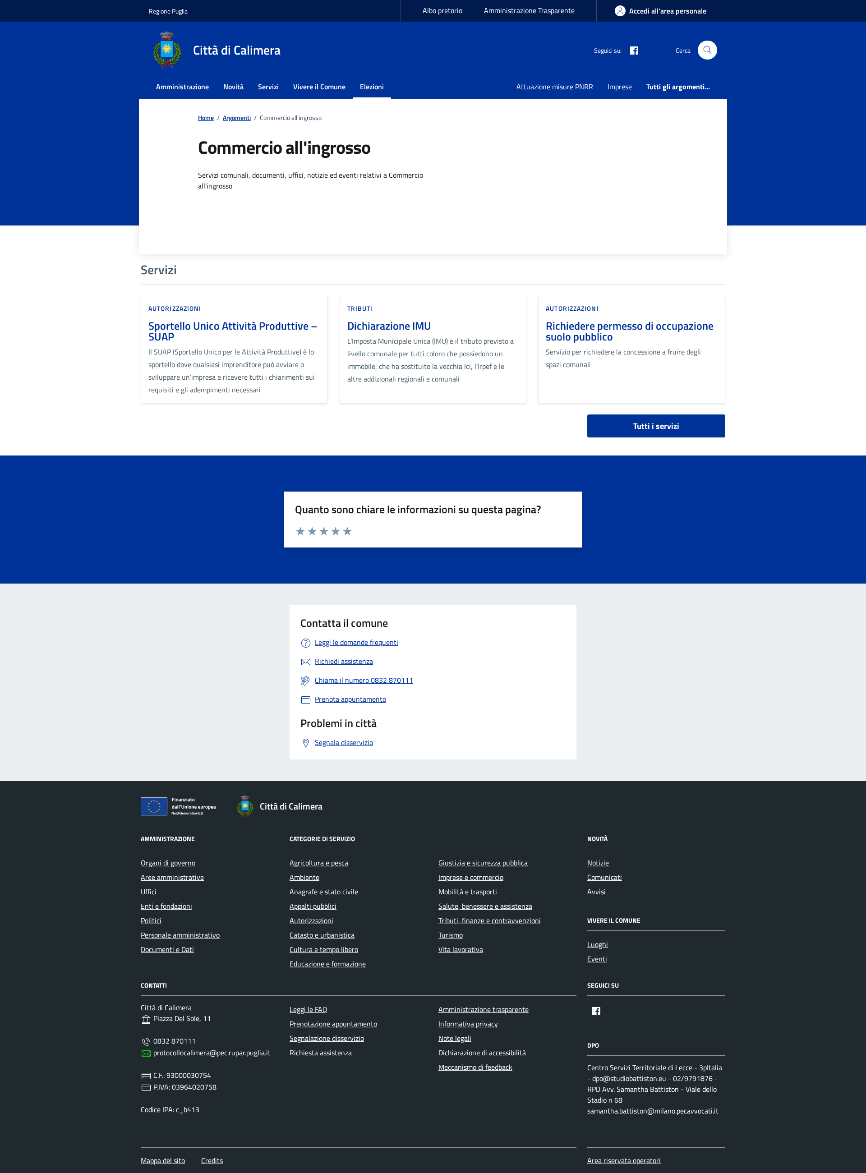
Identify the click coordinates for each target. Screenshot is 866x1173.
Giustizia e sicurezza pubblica (483, 862)
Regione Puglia (168, 11)
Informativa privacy (468, 1023)
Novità (233, 86)
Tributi (360, 308)
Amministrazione (182, 86)
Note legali (454, 1038)
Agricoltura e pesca (319, 862)
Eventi (597, 958)
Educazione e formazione (328, 963)
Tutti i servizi (656, 426)
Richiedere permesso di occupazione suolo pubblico (630, 331)
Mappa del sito (163, 1160)
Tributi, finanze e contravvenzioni (489, 920)
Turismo (450, 934)
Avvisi (596, 891)
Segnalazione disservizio (327, 1038)
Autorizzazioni (174, 308)
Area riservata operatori (624, 1160)
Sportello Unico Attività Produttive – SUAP (233, 331)
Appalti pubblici (313, 906)
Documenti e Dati (167, 949)
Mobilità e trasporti (467, 891)
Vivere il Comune (319, 86)
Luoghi (597, 944)
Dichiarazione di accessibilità (482, 1052)
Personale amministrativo (180, 934)
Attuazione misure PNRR (554, 86)
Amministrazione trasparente (483, 1009)
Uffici (149, 891)
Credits (212, 1160)
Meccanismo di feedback (475, 1067)
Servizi (268, 86)
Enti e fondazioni (166, 906)
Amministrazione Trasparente (529, 10)
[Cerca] (707, 50)
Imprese (620, 86)
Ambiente (304, 877)
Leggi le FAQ (308, 1009)
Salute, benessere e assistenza (485, 906)
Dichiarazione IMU (389, 325)
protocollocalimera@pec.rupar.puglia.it (212, 1052)
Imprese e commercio (470, 877)
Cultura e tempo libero (324, 949)
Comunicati (604, 877)
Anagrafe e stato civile (324, 891)
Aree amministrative (172, 877)
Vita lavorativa (460, 949)
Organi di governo (168, 862)
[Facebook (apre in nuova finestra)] (631, 50)
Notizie (598, 862)
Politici (151, 920)
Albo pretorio (442, 10)
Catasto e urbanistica (322, 934)
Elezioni (372, 86)
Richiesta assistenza (321, 1052)
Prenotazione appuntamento (333, 1023)
